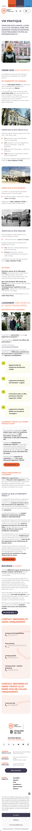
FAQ (14, 782)
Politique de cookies (8, 828)
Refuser (16, 820)
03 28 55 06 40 (13, 657)
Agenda (15, 780)
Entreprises (20, 6)
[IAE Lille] (8, 11)
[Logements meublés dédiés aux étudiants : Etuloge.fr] (3, 407)
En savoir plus (10, 464)
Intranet (15, 789)
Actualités (16, 778)
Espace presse (17, 786)
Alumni (28, 6)
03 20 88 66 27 (13, 705)
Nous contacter (16, 770)
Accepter (16, 815)
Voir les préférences (16, 825)
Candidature (17, 784)
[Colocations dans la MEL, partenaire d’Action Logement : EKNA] (3, 392)
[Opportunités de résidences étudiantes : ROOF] (3, 363)
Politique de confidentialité (21, 828)
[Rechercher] (16, 11)
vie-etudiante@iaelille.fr (10, 347)
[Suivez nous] (4, 744)
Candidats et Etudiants (12, 5)
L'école (4, 6)
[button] (29, 793)
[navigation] (20, 11)
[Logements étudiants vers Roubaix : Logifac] (3, 378)
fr (26, 11)
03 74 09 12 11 (12, 635)
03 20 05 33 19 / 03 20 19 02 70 (17, 646)
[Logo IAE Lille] (16, 729)
